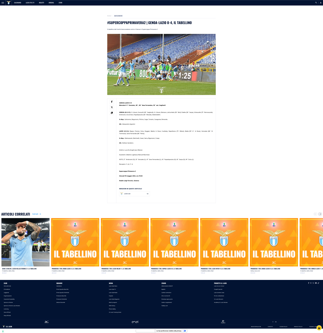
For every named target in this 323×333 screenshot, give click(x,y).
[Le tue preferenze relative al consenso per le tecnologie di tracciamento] (3, 331)
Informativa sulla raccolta (145, 331)
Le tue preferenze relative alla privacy (168, 331)
